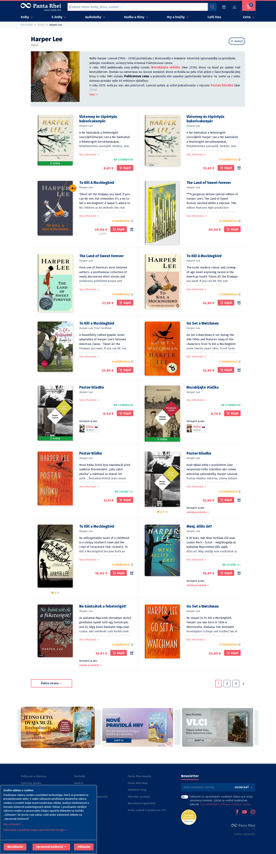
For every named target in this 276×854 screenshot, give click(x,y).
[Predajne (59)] (224, 7)
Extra (247, 17)
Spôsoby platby (31, 783)
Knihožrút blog (137, 789)
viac (92, 94)
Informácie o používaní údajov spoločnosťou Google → (35, 829)
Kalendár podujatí (139, 796)
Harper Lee (86, 126)
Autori (238, 41)
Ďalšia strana (50, 683)
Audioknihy (93, 17)
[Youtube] (244, 812)
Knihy (25, 17)
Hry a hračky (176, 17)
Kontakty (79, 776)
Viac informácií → (13, 824)
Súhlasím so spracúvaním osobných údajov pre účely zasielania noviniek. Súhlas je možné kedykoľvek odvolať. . (221, 800)
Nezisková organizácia (141, 803)
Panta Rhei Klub (138, 783)
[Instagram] (253, 812)
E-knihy (57, 17)
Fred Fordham (103, 328)
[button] (15, 847)
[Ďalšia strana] (243, 684)
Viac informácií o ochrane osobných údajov (225, 804)
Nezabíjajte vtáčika (165, 67)
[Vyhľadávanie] (212, 7)
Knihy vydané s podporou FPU (147, 810)
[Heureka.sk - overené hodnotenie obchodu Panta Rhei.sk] (188, 817)
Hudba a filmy (134, 17)
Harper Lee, (86, 328)
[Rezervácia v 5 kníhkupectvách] (239, 168)
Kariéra (78, 783)
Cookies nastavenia (244, 834)
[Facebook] (237, 812)
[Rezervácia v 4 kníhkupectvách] (131, 229)
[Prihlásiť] (234, 7)
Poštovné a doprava (33, 776)
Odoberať (242, 787)
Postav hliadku (222, 85)
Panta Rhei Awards (139, 776)
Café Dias (214, 17)
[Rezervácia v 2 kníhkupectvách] (239, 302)
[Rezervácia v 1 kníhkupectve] (239, 370)
